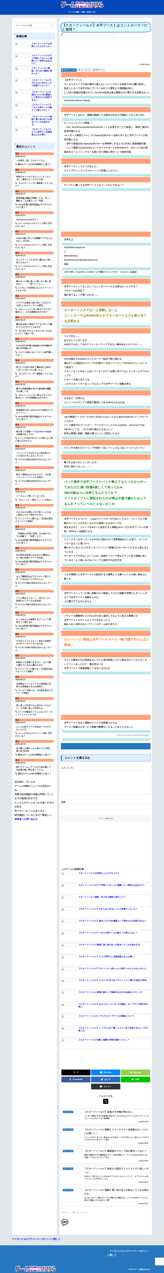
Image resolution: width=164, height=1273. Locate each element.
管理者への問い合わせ (26, 819)
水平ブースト (100, 70)
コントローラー (86, 70)
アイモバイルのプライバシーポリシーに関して (36, 1239)
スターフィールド (70, 70)
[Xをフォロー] (105, 1101)
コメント (67, 768)
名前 (63, 802)
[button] (51, 25)
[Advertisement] (106, 212)
